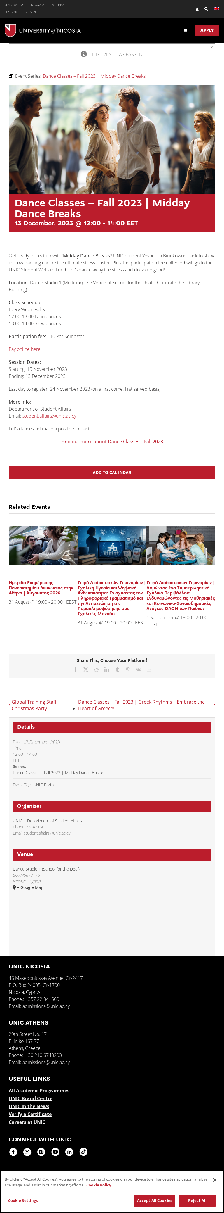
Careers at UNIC (27, 1122)
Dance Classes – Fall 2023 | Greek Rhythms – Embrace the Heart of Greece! (141, 705)
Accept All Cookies (154, 1200)
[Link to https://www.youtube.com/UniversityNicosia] (55, 1152)
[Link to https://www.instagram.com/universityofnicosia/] (41, 1152)
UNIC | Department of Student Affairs (47, 820)
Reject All (197, 1200)
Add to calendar (112, 472)
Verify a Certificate (30, 1114)
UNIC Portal (44, 785)
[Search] (203, 9)
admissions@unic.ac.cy (46, 1006)
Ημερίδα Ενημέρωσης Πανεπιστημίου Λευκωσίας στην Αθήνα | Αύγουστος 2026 (41, 588)
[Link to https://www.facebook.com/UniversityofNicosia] (13, 1152)
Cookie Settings (23, 1200)
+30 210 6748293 (43, 1055)
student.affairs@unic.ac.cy (49, 416)
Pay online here (25, 349)
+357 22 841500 (42, 999)
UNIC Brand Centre (30, 1098)
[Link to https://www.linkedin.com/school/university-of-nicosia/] (69, 1152)
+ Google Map (30, 887)
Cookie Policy (98, 1185)
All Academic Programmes (39, 1090)
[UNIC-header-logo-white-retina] (43, 26)
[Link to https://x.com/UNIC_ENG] (27, 1152)
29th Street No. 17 (28, 1034)
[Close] (214, 1180)
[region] (112, 1192)
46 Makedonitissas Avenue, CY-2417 (46, 978)
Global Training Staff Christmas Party (34, 705)
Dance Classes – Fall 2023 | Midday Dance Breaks (58, 772)
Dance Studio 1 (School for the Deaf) (46, 869)
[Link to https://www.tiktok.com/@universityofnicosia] (83, 1152)
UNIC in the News (29, 1106)
